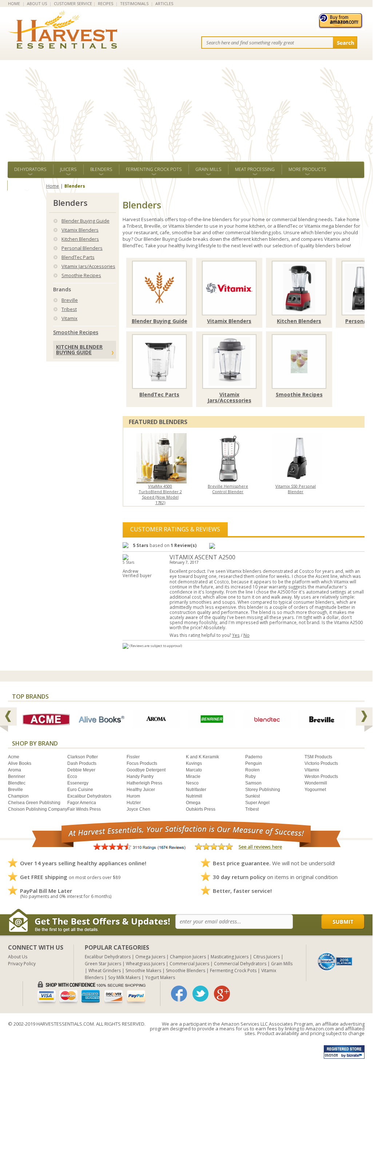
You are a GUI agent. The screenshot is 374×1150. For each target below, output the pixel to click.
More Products (307, 169)
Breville (69, 300)
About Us (17, 957)
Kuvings (194, 763)
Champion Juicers (188, 957)
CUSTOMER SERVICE (73, 3)
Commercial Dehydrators (240, 964)
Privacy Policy (22, 964)
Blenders (101, 169)
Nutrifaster (196, 789)
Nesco (192, 783)
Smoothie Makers (143, 970)
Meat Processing (255, 169)
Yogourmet (315, 789)
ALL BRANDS (26, 185)
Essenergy (77, 783)
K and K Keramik (202, 756)
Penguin (253, 763)
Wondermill (316, 783)
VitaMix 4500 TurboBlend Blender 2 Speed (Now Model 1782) (160, 494)
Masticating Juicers (229, 957)
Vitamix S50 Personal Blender (295, 488)
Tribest (69, 309)
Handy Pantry (140, 776)
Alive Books (19, 763)
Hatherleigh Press (144, 783)
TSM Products (318, 756)
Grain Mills (208, 169)
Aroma (14, 769)
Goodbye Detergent (146, 769)
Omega (193, 802)
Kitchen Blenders (80, 239)
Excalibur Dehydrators (89, 796)
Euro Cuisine (80, 789)
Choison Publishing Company (37, 809)
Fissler (133, 756)
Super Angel (257, 802)
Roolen (252, 769)
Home (52, 186)
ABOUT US (37, 3)
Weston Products (321, 776)
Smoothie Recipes (81, 275)
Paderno (253, 756)
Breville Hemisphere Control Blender (228, 488)
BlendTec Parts (78, 257)
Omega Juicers (150, 957)
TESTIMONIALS (134, 3)
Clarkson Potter (82, 756)
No (246, 635)
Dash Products (81, 763)
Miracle (193, 776)
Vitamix (69, 318)
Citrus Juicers (266, 957)
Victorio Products (321, 763)
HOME (14, 3)
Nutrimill (194, 796)
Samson (253, 783)
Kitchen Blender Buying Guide (79, 349)
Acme (13, 756)
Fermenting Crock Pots (154, 169)
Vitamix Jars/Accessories (88, 266)
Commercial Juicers (189, 964)
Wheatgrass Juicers (145, 964)
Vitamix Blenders (80, 230)
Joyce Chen (138, 809)
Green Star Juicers (103, 964)
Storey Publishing (262, 789)
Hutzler (134, 802)
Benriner (16, 776)
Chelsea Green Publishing (34, 802)
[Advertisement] (186, 107)
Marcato (194, 769)
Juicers (68, 169)
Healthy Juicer (141, 789)
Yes (236, 635)
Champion (18, 796)
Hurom (133, 796)
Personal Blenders (82, 248)
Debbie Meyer (81, 769)
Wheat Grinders (104, 970)
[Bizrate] (335, 961)
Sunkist (252, 796)
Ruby (250, 776)
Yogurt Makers (160, 977)
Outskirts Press (200, 809)
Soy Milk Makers (124, 977)
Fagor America (81, 802)
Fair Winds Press (84, 809)
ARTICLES (164, 3)
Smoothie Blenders (185, 970)
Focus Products (142, 763)
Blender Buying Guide (85, 220)
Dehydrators (30, 169)
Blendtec (16, 783)
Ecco (72, 776)
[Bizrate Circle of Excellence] (335, 955)
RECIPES (105, 3)
